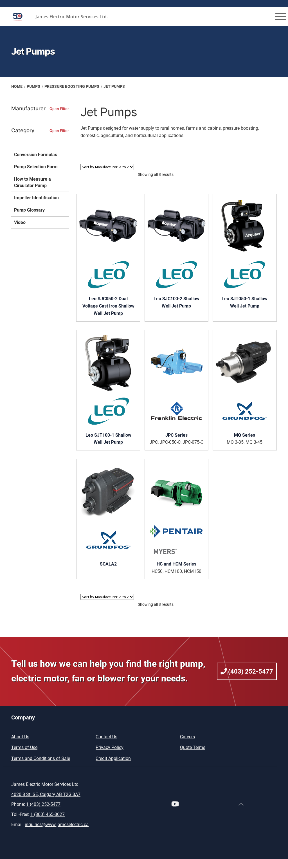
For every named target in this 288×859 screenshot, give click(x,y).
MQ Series (244, 435)
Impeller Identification (36, 197)
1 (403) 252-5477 (43, 804)
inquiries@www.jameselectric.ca (57, 824)
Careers (187, 736)
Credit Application (113, 758)
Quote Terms (192, 747)
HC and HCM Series (176, 564)
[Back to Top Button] (241, 804)
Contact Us (106, 736)
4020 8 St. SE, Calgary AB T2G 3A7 (45, 794)
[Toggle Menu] (280, 16)
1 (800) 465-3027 (47, 814)
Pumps (33, 86)
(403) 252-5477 (250, 671)
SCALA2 (108, 564)
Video (20, 222)
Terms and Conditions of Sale (40, 758)
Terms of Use (24, 747)
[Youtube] (175, 805)
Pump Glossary (29, 210)
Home (16, 86)
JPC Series (176, 435)
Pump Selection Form (36, 166)
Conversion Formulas (35, 154)
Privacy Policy (109, 747)
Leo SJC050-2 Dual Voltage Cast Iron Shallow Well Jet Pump (108, 306)
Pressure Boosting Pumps (71, 86)
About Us (20, 736)
